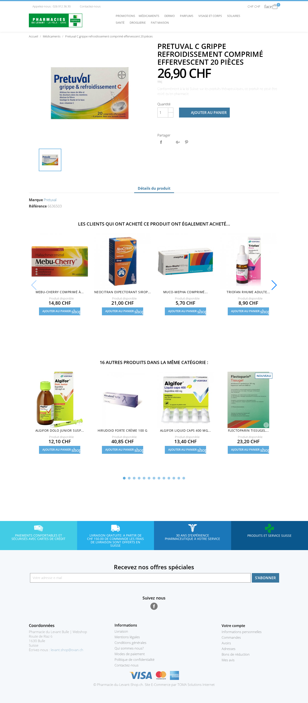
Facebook (154, 606)
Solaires (234, 16)
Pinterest (186, 142)
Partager (161, 142)
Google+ (178, 142)
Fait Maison (160, 23)
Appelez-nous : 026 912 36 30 (50, 6)
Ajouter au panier (205, 112)
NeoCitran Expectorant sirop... (122, 292)
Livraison (121, 631)
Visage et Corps (211, 16)
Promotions (125, 16)
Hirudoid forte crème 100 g (122, 430)
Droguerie (139, 23)
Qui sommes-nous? (129, 648)
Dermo (170, 16)
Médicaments (150, 16)
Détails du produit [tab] (154, 188)
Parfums (187, 16)
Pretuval (50, 199)
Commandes (231, 637)
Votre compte (233, 625)
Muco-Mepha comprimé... (185, 292)
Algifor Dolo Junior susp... (59, 430)
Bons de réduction (236, 654)
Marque (36, 200)
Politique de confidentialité (134, 659)
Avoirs (226, 643)
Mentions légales (127, 637)
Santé (121, 23)
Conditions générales (130, 642)
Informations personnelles (242, 631)
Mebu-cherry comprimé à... (60, 292)
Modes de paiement (130, 654)
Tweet (169, 142)
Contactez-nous (88, 6)
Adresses (228, 648)
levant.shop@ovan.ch (67, 650)
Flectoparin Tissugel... (248, 430)
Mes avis (228, 660)
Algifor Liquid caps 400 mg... (185, 430)
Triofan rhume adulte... (248, 292)
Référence (38, 206)
